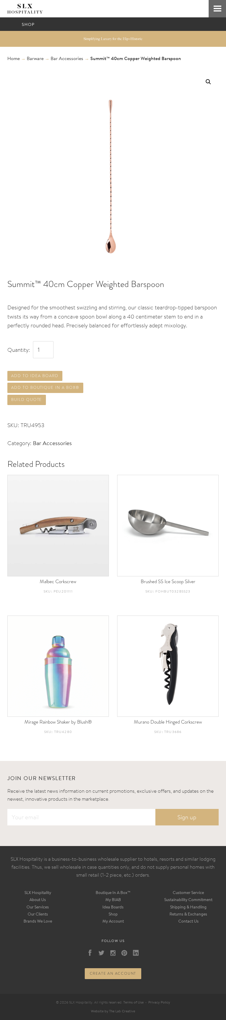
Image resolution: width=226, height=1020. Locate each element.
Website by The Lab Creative (113, 1011)
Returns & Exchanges (188, 915)
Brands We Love (38, 922)
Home (13, 59)
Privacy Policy (159, 1002)
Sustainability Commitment (188, 900)
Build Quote (26, 399)
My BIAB (113, 900)
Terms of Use (133, 1002)
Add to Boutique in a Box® (45, 387)
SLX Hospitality (37, 893)
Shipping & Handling (188, 907)
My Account (113, 922)
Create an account (113, 973)
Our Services (37, 907)
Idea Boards (113, 907)
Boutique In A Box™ (113, 893)
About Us (37, 900)
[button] (208, 82)
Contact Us (188, 922)
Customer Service (188, 893)
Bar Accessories (67, 59)
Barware (35, 59)
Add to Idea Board (35, 376)
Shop (113, 915)
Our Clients (38, 915)
